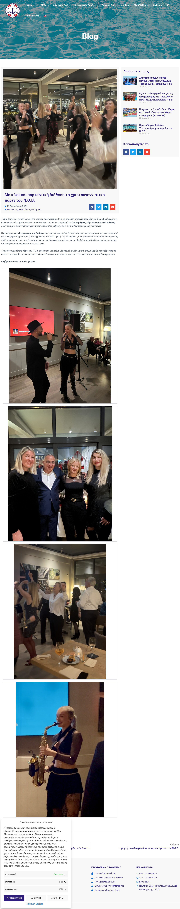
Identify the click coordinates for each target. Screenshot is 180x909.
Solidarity (157, 5)
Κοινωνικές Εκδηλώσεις (18, 209)
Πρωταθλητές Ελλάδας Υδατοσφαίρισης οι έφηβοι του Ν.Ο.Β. (155, 128)
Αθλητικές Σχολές (62, 5)
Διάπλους (125, 5)
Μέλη (43, 5)
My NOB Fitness (141, 5)
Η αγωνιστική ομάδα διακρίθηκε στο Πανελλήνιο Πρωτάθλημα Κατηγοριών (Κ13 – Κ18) (156, 112)
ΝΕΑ (40, 209)
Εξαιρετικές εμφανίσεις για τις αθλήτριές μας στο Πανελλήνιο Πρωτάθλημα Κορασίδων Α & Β (156, 96)
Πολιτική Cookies (34, 904)
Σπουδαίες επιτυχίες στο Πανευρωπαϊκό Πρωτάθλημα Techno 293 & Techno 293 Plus (155, 80)
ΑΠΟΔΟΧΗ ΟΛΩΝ (14, 897)
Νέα (168, 5)
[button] (35, 5)
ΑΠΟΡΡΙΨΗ (36, 897)
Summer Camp (109, 5)
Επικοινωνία (33, 16)
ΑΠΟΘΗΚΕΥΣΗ (57, 897)
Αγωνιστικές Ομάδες (85, 5)
